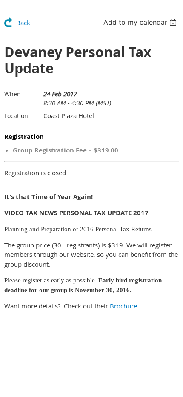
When (12, 94)
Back (23, 22)
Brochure (123, 306)
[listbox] (141, 22)
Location (16, 116)
